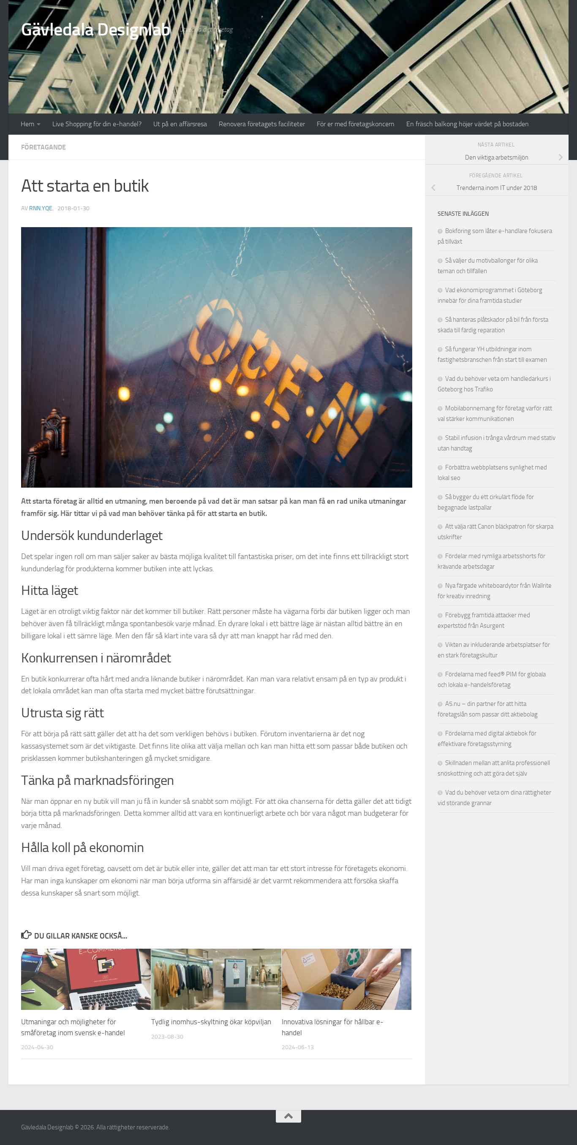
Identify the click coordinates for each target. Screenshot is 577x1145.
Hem (27, 124)
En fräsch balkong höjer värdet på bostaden (467, 124)
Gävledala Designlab (96, 29)
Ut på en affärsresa (180, 124)
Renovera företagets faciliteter (262, 124)
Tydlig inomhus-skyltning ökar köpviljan (211, 1021)
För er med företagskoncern (356, 124)
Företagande (43, 147)
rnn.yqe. (41, 208)
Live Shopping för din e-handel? (97, 124)
